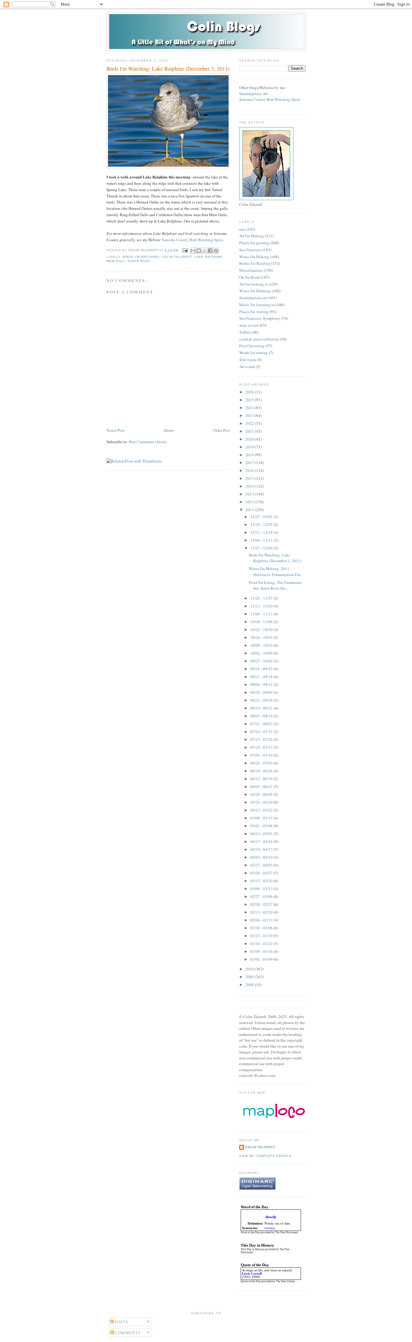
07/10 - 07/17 (262, 747)
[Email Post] (185, 250)
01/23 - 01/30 (262, 935)
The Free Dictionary (286, 1232)
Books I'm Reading (254, 263)
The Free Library (285, 1281)
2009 (250, 976)
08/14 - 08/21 (262, 708)
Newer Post (115, 430)
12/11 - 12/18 (262, 532)
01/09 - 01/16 (262, 951)
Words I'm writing (253, 352)
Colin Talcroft (177, 256)
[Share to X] (204, 251)
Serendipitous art (253, 297)
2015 (250, 478)
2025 (250, 399)
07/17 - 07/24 (262, 739)
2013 (250, 494)
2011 (250, 509)
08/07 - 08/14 (262, 716)
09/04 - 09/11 (262, 684)
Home (169, 430)
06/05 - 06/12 (262, 786)
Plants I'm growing (254, 242)
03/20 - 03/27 (262, 873)
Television (247, 359)
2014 (250, 486)
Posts (121, 1321)
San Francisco (250, 249)
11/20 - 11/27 (262, 598)
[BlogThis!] (199, 251)
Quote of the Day (251, 1281)
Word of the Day (250, 1232)
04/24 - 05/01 (262, 833)
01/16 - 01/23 (262, 943)
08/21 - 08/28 (262, 700)
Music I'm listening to (257, 304)
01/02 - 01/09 (262, 959)
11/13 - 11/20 (262, 606)
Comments (127, 1332)
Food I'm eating (252, 345)
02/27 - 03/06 (262, 896)
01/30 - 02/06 (262, 927)
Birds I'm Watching (141, 256)
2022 (250, 423)
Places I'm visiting (254, 311)
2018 (250, 454)
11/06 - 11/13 (262, 614)
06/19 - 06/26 (262, 770)
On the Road (249, 277)
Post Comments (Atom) (147, 441)
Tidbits (245, 332)
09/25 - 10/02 (262, 661)
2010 (250, 969)
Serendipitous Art (253, 93)
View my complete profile (265, 1156)
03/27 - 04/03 (262, 865)
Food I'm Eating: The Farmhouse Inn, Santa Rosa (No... (275, 585)
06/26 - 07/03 (262, 763)
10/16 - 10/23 (262, 637)
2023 (250, 415)
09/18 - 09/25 (262, 668)
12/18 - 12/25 (262, 524)
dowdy (271, 1217)
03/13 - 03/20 (262, 880)
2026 (250, 392)
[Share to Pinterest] (216, 251)
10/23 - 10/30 (262, 629)
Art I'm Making (251, 236)
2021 (250, 431)
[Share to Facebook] (210, 251)
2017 (250, 462)
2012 (250, 501)
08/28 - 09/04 (262, 692)
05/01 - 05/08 (262, 825)
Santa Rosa (139, 261)
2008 (250, 984)
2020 (250, 439)
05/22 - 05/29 (262, 802)
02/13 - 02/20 (262, 912)
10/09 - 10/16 (262, 645)
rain (242, 229)
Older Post (221, 430)
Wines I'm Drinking (255, 290)
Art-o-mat (247, 366)
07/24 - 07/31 (262, 731)
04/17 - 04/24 (262, 841)
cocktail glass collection (259, 339)
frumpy (270, 1228)
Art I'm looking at (253, 284)
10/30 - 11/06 (262, 621)
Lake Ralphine (208, 256)
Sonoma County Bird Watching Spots (192, 239)
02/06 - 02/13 (262, 920)
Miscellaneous (251, 270)
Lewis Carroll (252, 1273)
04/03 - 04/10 (262, 857)
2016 (250, 470)
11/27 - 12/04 (262, 548)
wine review (249, 325)
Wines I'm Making (254, 256)
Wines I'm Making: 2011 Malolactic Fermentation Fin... (276, 571)
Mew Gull (115, 261)
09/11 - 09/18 (262, 676)
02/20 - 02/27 (262, 904)
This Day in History (252, 1249)
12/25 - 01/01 (262, 516)
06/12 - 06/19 (262, 778)
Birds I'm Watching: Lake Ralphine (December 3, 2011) (275, 558)
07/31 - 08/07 (262, 723)
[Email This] (193, 251)
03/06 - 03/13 (262, 888)
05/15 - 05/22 (262, 810)
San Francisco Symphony (259, 318)
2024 (250, 407)
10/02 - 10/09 (262, 653)
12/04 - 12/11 (262, 540)
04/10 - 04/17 (262, 849)
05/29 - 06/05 (262, 794)
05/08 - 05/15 (262, 818)
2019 (250, 447)
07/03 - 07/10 (262, 755)
